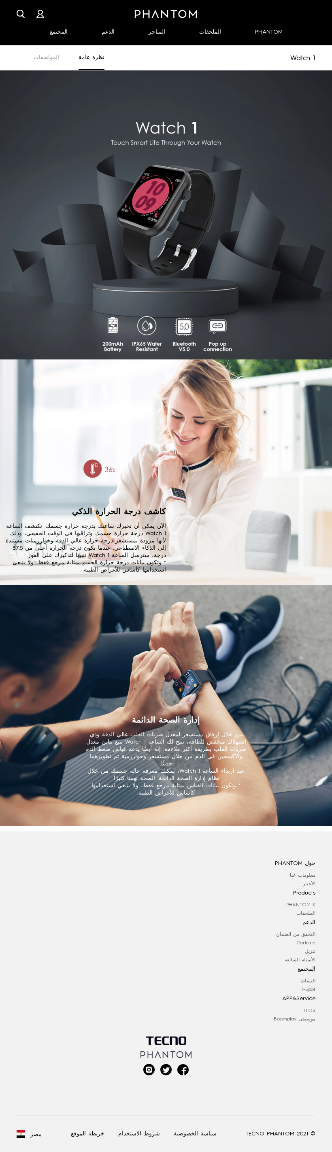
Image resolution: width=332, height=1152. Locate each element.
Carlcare (306, 943)
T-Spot (308, 989)
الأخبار (309, 883)
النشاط (307, 981)
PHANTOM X (300, 905)
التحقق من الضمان (295, 934)
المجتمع (59, 31)
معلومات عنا (302, 875)
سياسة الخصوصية (195, 1133)
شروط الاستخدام (139, 1133)
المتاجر (157, 31)
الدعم (108, 31)
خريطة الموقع (87, 1133)
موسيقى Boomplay (294, 1019)
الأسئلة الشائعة (300, 960)
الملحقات (210, 31)
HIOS (309, 1010)
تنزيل (310, 951)
